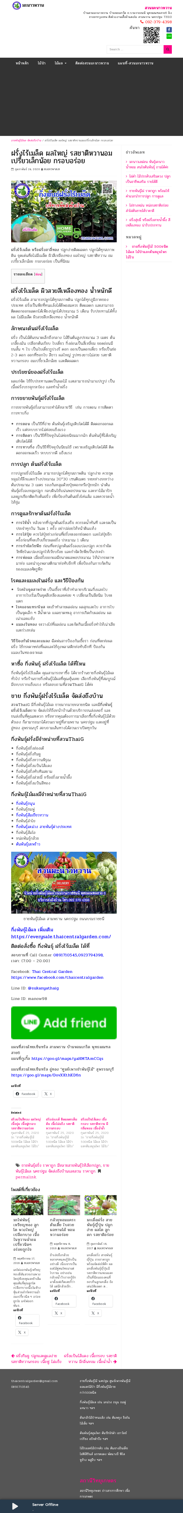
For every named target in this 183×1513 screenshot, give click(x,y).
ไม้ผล (59, 63)
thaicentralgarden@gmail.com (34, 1381)
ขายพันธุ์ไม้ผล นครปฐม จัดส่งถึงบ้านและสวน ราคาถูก (62, 1168)
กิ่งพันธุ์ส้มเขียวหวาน (32, 815)
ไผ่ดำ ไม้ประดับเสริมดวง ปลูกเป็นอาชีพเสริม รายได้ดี (148, 178)
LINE (169, 36)
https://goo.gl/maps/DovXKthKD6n (46, 1075)
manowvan (52, 169)
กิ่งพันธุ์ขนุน (25, 803)
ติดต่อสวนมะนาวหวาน (92, 63)
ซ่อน (38, 274)
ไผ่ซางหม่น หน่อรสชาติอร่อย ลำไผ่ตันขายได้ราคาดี (147, 208)
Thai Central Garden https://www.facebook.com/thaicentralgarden (57, 974)
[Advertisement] (91, 102)
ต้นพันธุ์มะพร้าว (28, 844)
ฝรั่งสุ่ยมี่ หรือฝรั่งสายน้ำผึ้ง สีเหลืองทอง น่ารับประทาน (148, 222)
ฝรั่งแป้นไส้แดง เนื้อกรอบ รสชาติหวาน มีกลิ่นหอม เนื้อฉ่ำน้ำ (94, 1124)
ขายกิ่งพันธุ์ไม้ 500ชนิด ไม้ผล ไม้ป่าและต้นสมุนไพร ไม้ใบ (147, 252)
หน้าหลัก (22, 63)
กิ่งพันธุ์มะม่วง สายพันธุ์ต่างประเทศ (44, 827)
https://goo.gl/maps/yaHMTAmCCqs (67, 1058)
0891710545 (20, 1386)
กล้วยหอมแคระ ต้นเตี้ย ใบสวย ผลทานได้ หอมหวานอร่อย (63, 1227)
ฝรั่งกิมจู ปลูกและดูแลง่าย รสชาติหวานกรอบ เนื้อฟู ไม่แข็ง (36, 1359)
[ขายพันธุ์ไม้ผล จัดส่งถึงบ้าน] (28, 5)
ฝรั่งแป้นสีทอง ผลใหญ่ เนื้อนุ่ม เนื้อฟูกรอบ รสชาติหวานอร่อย (26, 1124)
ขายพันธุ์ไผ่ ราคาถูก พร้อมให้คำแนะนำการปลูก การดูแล (147, 193)
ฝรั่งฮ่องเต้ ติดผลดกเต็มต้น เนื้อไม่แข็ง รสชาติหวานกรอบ (61, 1124)
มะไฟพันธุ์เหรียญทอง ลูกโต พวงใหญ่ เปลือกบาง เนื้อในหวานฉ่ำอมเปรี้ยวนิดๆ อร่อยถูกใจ (26, 1235)
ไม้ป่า (42, 63)
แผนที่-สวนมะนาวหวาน (136, 63)
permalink (26, 1177)
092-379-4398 (157, 22)
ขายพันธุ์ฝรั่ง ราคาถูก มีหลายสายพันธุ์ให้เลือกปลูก (61, 1165)
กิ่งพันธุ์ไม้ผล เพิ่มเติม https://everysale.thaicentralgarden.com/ (61, 933)
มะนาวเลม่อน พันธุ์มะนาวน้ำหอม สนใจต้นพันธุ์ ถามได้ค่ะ (147, 164)
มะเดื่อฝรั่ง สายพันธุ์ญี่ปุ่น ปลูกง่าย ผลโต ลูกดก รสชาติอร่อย (100, 1227)
